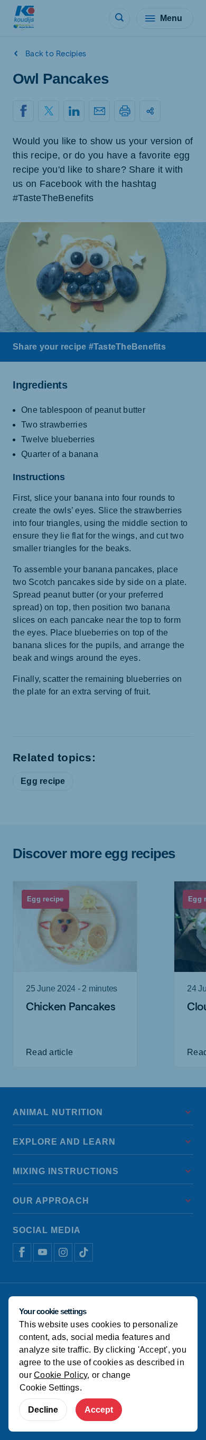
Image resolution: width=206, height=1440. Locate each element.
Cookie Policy (60, 1375)
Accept (99, 1409)
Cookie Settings (49, 1387)
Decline (43, 1409)
